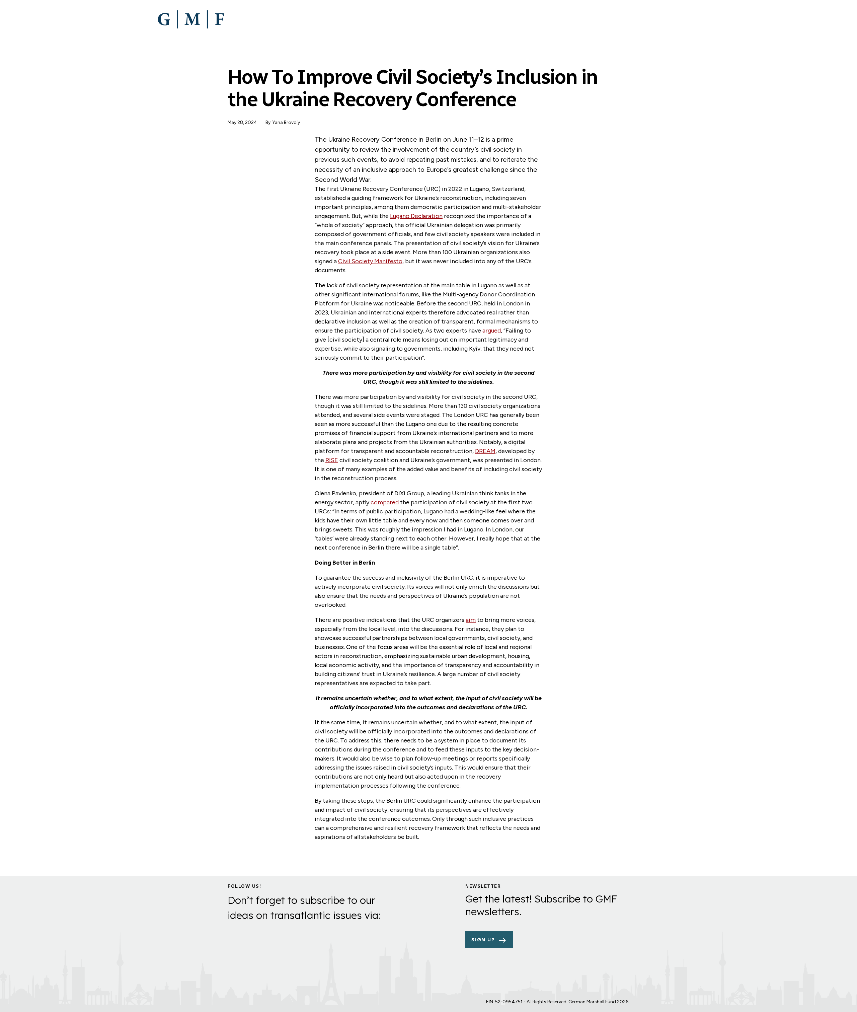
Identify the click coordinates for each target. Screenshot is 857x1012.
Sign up (483, 940)
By (267, 122)
